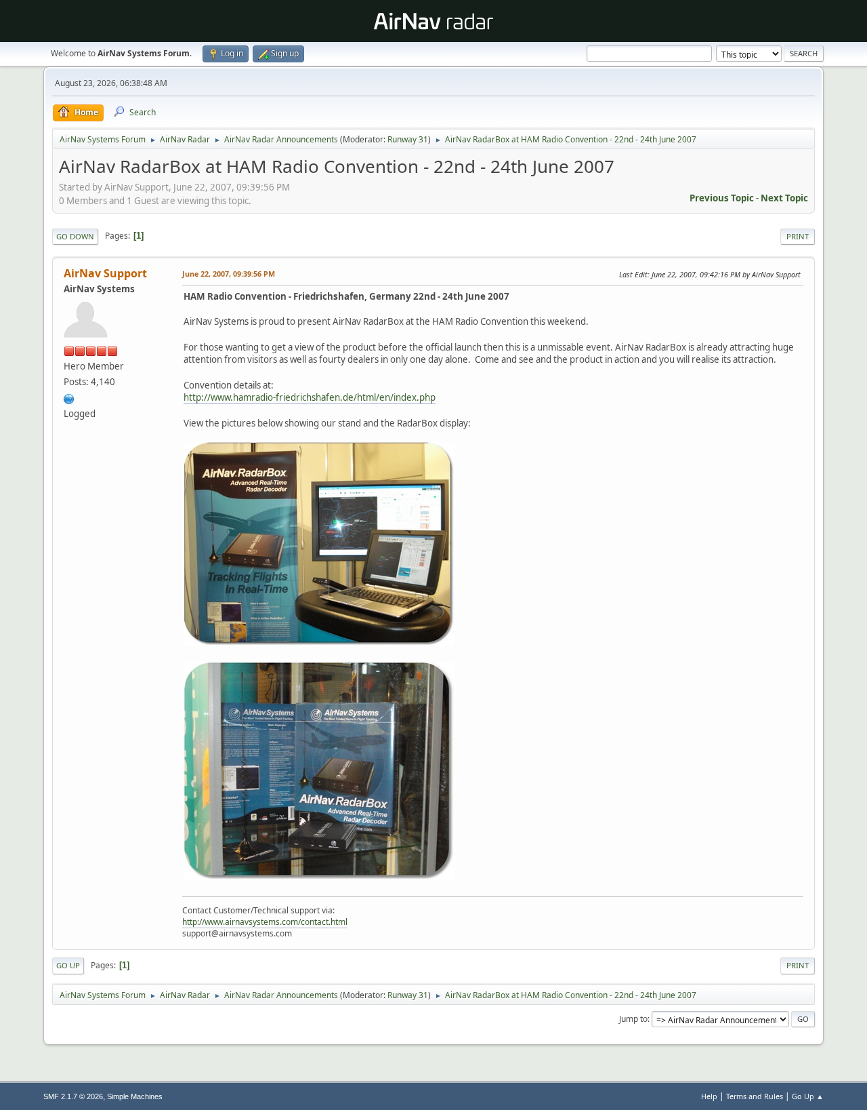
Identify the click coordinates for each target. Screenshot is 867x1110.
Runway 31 (407, 139)
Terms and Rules (754, 1096)
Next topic (784, 198)
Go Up (68, 965)
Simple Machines (135, 1096)
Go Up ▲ (808, 1096)
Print (797, 236)
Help (709, 1096)
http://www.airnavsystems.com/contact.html (264, 922)
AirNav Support (105, 273)
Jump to (633, 1019)
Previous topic (722, 198)
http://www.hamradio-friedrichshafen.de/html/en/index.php (310, 397)
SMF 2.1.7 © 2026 (73, 1096)
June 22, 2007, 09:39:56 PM (228, 274)
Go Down (75, 236)
